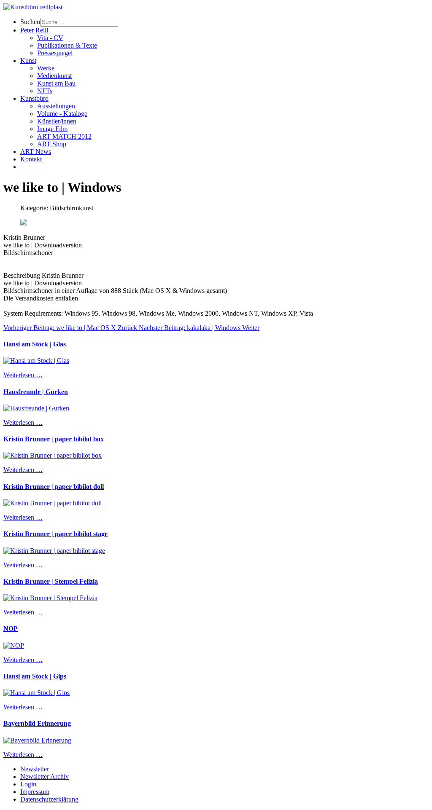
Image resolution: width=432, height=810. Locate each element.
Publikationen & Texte (67, 45)
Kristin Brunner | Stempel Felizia (50, 581)
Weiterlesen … (23, 374)
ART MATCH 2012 (64, 136)
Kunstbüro (34, 98)
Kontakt (31, 159)
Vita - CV (50, 37)
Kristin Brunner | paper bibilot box (53, 439)
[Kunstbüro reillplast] (32, 7)
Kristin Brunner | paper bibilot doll (53, 486)
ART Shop (51, 144)
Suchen (30, 21)
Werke (45, 68)
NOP (10, 628)
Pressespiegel (55, 52)
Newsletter (34, 768)
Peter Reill (34, 30)
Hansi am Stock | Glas (34, 344)
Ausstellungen (56, 106)
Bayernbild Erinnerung (37, 723)
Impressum (34, 791)
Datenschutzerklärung (49, 799)
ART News (35, 151)
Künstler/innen (56, 121)
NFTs (44, 90)
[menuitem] (224, 22)
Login (28, 784)
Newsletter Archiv (44, 776)
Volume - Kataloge (62, 113)
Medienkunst (54, 75)
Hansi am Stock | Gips (34, 676)
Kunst (28, 60)
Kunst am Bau (56, 83)
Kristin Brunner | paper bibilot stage (55, 533)
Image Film (52, 128)
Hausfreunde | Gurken (35, 391)
